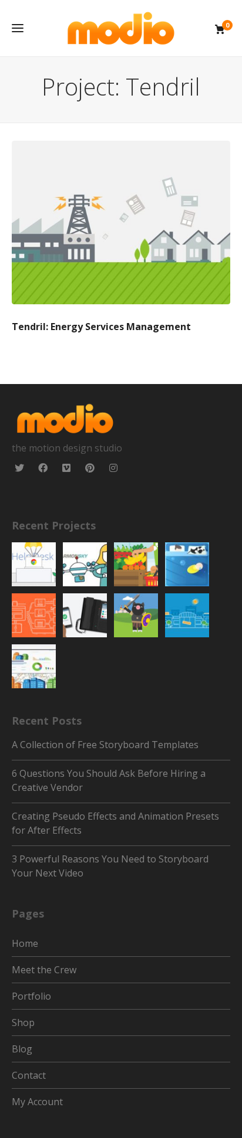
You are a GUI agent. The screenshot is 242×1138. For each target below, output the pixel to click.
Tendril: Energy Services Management (121, 222)
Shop (23, 1022)
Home (25, 943)
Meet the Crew (44, 969)
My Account (37, 1101)
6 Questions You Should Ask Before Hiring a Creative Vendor (109, 780)
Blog (22, 1048)
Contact (29, 1075)
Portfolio (31, 996)
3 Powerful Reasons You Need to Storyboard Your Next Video (110, 865)
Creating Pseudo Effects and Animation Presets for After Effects (115, 823)
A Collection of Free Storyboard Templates (105, 744)
